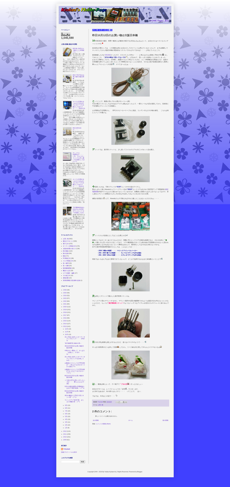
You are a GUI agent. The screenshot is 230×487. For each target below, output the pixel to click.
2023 (65, 298)
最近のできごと (68, 241)
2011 (65, 434)
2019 (65, 309)
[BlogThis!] (119, 402)
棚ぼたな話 (66, 270)
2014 (65, 324)
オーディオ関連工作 (69, 246)
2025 (65, 293)
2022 (65, 301)
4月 (66, 419)
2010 (65, 437)
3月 (66, 422)
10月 (66, 334)
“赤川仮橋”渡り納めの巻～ (73, 343)
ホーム (130, 420)
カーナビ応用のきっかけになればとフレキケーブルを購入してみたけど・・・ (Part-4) (78, 182)
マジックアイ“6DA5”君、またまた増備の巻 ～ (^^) (74, 401)
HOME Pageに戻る (159, 20)
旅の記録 (66, 253)
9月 (66, 405)
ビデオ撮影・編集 (68, 273)
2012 (65, 431)
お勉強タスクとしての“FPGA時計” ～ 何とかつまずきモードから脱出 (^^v (75, 364)
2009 (65, 440)
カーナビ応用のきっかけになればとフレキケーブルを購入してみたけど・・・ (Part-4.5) (79, 105)
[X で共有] (121, 402)
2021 (65, 304)
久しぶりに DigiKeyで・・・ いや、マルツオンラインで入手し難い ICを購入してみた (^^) (79, 157)
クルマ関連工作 (68, 261)
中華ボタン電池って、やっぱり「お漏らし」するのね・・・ (75, 352)
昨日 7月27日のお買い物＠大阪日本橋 (78, 76)
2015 (65, 321)
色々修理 (66, 263)
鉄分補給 (66, 251)
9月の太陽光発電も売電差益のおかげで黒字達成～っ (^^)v (74, 387)
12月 (66, 329)
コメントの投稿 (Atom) (103, 424)
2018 (65, 312)
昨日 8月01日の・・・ (77, 129)
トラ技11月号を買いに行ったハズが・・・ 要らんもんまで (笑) (75, 382)
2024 (65, 295)
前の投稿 (165, 420)
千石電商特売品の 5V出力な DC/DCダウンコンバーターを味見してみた (78, 210)
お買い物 (100, 405)
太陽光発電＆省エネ (69, 248)
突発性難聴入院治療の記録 (71, 280)
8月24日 (108, 55)
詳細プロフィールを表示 (69, 452)
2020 (65, 307)
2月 (66, 425)
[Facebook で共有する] (124, 402)
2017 (65, 315)
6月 (66, 414)
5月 (66, 416)
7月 (66, 411)
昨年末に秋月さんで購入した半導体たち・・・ (78, 50)
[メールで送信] (117, 402)
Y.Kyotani (66, 449)
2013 (65, 326)
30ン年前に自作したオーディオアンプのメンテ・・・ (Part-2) (75, 338)
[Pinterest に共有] (126, 402)
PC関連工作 (67, 258)
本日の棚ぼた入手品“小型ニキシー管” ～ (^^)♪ (74, 396)
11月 (66, 332)
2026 (65, 290)
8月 (66, 408)
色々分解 (66, 265)
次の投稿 (96, 420)
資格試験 (66, 278)
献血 (64, 256)
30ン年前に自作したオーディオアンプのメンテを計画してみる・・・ (75, 358)
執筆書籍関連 (67, 268)
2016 (65, 318)
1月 (66, 428)
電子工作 (66, 244)
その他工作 (66, 275)
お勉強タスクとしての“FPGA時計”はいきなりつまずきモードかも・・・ (75, 371)
